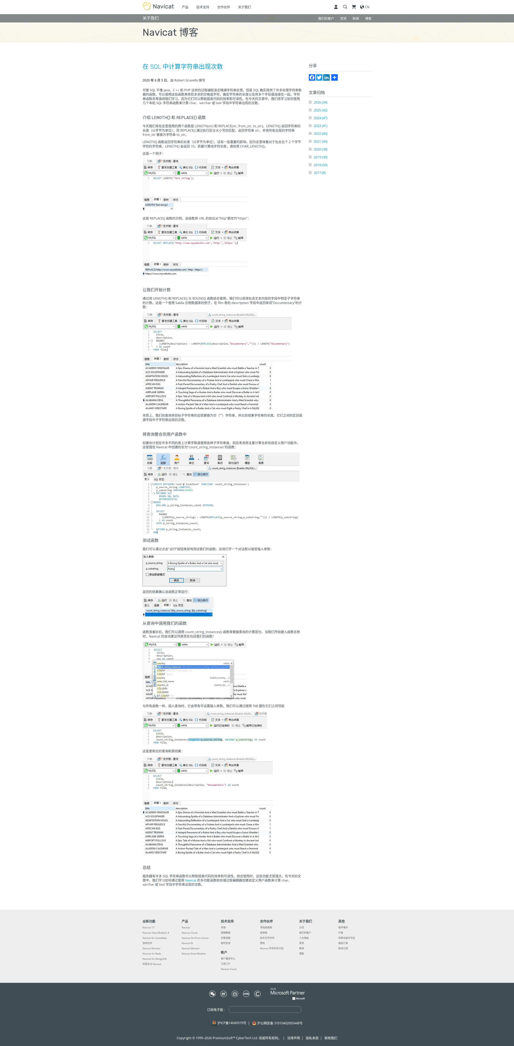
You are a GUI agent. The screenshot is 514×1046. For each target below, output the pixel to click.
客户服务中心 (228, 958)
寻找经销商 (266, 927)
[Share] (334, 77)
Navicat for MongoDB (155, 959)
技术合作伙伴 (267, 938)
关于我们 (244, 7)
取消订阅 (343, 948)
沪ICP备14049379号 (231, 1023)
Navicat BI (187, 943)
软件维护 (343, 927)
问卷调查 (225, 938)
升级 (340, 932)
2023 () (320, 126)
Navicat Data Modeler (194, 953)
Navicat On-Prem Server (195, 938)
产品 (185, 7)
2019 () (320, 157)
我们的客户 (305, 932)
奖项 (301, 943)
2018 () (320, 165)
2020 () (320, 149)
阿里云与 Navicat (152, 964)
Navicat (190, 880)
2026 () (320, 102)
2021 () (320, 141)
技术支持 (202, 7)
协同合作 (147, 943)
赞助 (262, 943)
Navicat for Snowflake (155, 938)
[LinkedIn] (326, 77)
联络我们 (330, 1038)
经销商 (263, 932)
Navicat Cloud (189, 932)
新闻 (301, 948)
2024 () (320, 118)
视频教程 (225, 932)
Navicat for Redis (152, 953)
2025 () (320, 110)
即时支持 (225, 943)
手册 (223, 927)
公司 (301, 927)
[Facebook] (312, 77)
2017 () (320, 173)
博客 (301, 953)
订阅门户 (225, 964)
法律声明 (293, 1038)
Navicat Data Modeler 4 (156, 932)
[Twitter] (319, 77)
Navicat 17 (148, 927)
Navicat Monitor (151, 948)
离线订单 (343, 943)
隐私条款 (312, 1038)
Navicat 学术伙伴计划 (272, 948)
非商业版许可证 (346, 938)
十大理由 (304, 938)
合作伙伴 (223, 7)
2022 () (320, 133)
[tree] (340, 137)
